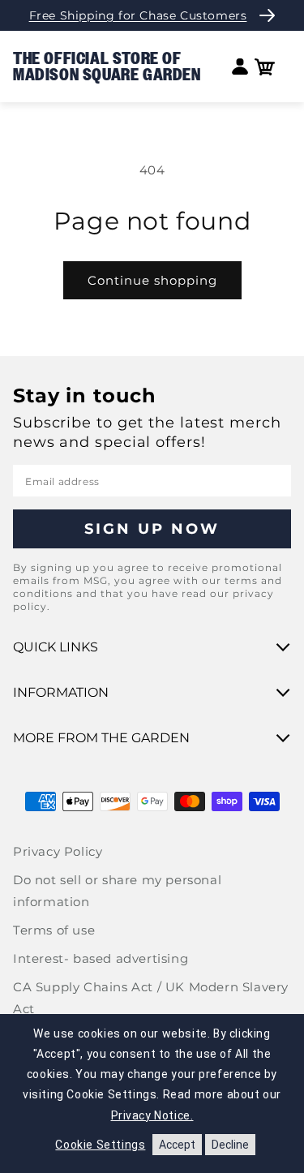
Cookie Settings (100, 1144)
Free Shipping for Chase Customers (138, 15)
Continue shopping (152, 280)
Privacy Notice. (152, 1115)
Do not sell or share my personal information (117, 890)
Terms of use (54, 930)
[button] (265, 67)
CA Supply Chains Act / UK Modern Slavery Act (151, 997)
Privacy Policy (57, 851)
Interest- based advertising (100, 958)
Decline (230, 1144)
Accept (177, 1144)
